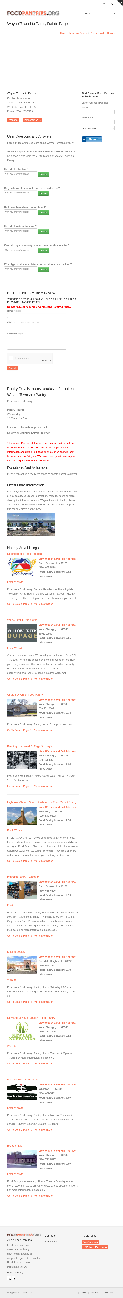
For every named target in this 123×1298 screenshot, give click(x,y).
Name (14, 311)
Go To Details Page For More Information (30, 604)
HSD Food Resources (95, 1247)
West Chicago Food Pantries (103, 33)
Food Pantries (33, 15)
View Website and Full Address (57, 558)
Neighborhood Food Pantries (24, 553)
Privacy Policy (15, 1272)
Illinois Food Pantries (77, 33)
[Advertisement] (61, 60)
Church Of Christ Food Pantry (25, 694)
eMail (23, 322)
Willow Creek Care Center (22, 619)
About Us (94, 1293)
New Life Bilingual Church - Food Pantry (31, 1017)
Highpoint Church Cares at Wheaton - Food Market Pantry (42, 802)
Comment (16, 333)
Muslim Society (16, 951)
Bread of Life (14, 1145)
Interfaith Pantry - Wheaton (23, 876)
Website (13, 120)
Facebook (13, 1278)
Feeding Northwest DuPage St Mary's (29, 746)
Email (10, 582)
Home (62, 33)
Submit (12, 368)
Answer (43, 174)
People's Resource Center (23, 1079)
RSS (9, 1278)
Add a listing (51, 1241)
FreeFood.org (90, 1242)
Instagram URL (32, 120)
